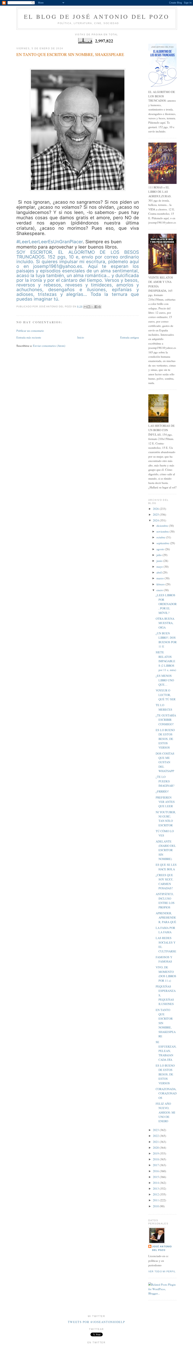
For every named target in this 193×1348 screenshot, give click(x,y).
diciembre (162, 525)
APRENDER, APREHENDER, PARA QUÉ (166, 917)
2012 (156, 1194)
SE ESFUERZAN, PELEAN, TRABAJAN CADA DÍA (166, 1051)
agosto (160, 549)
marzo (160, 578)
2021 (156, 1142)
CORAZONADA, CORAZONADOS (166, 1093)
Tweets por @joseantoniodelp (96, 1322)
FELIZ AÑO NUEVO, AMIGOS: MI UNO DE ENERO (165, 1112)
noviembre (163, 531)
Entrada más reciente (28, 337)
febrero (160, 584)
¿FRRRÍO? (162, 791)
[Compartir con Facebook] (96, 307)
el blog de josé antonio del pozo (96, 16)
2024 (156, 520)
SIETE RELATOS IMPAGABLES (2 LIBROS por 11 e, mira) (166, 661)
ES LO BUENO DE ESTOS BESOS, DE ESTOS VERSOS (165, 739)
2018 (156, 1159)
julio (159, 555)
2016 (156, 1171)
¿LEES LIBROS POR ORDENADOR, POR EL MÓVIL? (166, 604)
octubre (161, 537)
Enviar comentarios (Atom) (49, 346)
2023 (156, 1130)
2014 (156, 1183)
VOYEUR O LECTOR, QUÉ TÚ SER (165, 694)
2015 (156, 1177)
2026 (156, 509)
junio (159, 561)
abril (159, 572)
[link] (77, 275)
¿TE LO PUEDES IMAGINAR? (165, 781)
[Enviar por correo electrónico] (85, 307)
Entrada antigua (129, 337)
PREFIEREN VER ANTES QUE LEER (165, 802)
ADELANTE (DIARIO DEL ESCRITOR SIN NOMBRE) (166, 850)
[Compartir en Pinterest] (99, 307)
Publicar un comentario (30, 330)
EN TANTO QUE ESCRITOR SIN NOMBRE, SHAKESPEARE (70, 54)
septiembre (163, 543)
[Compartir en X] (92, 307)
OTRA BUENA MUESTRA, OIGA (165, 623)
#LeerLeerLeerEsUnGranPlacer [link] (49, 241)
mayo (160, 566)
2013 (156, 1188)
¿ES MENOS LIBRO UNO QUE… (165, 680)
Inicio (80, 337)
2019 (156, 1153)
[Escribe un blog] (89, 307)
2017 (156, 1165)
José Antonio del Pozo (162, 1248)
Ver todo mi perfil (162, 1271)
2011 (156, 1200)
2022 (156, 1136)
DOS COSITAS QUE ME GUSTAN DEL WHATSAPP (165, 762)
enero (160, 590)
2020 (156, 1147)
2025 (156, 514)
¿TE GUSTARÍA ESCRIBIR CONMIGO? (166, 719)
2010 (156, 1206)
